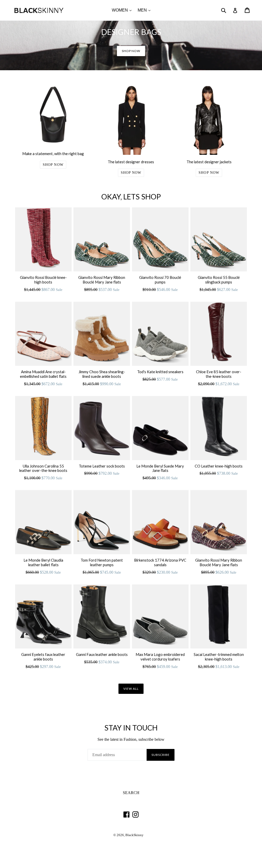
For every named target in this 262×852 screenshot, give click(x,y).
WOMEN (123, 10)
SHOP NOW (131, 51)
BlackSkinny (134, 835)
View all (131, 689)
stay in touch (131, 727)
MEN (145, 10)
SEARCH (131, 792)
